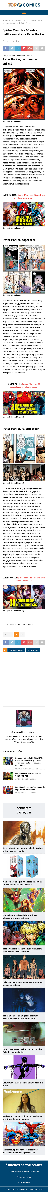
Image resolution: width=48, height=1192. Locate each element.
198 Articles (31, 732)
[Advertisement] (24, 681)
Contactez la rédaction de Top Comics (24, 1171)
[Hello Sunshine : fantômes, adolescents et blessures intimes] (24, 967)
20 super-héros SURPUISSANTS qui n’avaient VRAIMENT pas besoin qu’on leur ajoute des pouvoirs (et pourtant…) (30, 762)
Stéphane (34, 768)
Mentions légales (24, 1177)
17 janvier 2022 (22, 792)
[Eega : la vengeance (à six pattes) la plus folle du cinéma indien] (24, 1034)
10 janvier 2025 (22, 779)
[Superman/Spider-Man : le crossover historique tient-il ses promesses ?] (24, 1134)
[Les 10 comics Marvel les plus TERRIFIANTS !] (8, 776)
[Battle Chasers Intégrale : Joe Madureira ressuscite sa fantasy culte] (24, 933)
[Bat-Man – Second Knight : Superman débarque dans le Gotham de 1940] (24, 1000)
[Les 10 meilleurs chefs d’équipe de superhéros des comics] (8, 790)
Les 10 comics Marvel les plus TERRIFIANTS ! (28, 774)
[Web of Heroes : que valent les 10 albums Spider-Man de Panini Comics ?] (24, 866)
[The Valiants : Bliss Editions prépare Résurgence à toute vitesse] (24, 900)
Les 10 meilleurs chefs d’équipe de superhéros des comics (30, 788)
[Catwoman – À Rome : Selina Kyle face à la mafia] (24, 1067)
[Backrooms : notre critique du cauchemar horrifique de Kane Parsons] (24, 1101)
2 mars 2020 (9, 41)
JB (18, 41)
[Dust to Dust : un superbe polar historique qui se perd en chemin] (24, 833)
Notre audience (24, 1182)
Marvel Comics (16, 650)
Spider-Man (33, 650)
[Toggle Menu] (24, 13)
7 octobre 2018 (22, 768)
